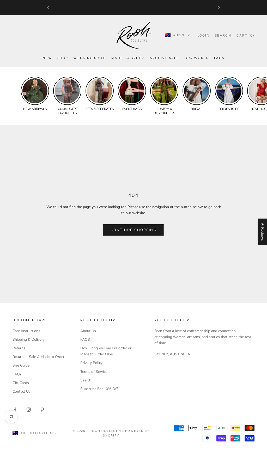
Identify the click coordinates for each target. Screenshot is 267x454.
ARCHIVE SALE (164, 58)
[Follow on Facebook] (15, 409)
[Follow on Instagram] (28, 409)
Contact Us (22, 391)
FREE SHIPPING (111, 7)
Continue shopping (133, 230)
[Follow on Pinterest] (42, 409)
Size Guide (21, 365)
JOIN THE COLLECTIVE (112, 416)
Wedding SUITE (89, 58)
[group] (35, 94)
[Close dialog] (259, 311)
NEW (47, 58)
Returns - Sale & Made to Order (38, 356)
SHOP (62, 58)
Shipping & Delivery (29, 339)
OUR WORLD (197, 58)
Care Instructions (26, 330)
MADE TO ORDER (127, 58)
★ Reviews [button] (262, 232)
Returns (19, 348)
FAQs (219, 58)
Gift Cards (21, 382)
